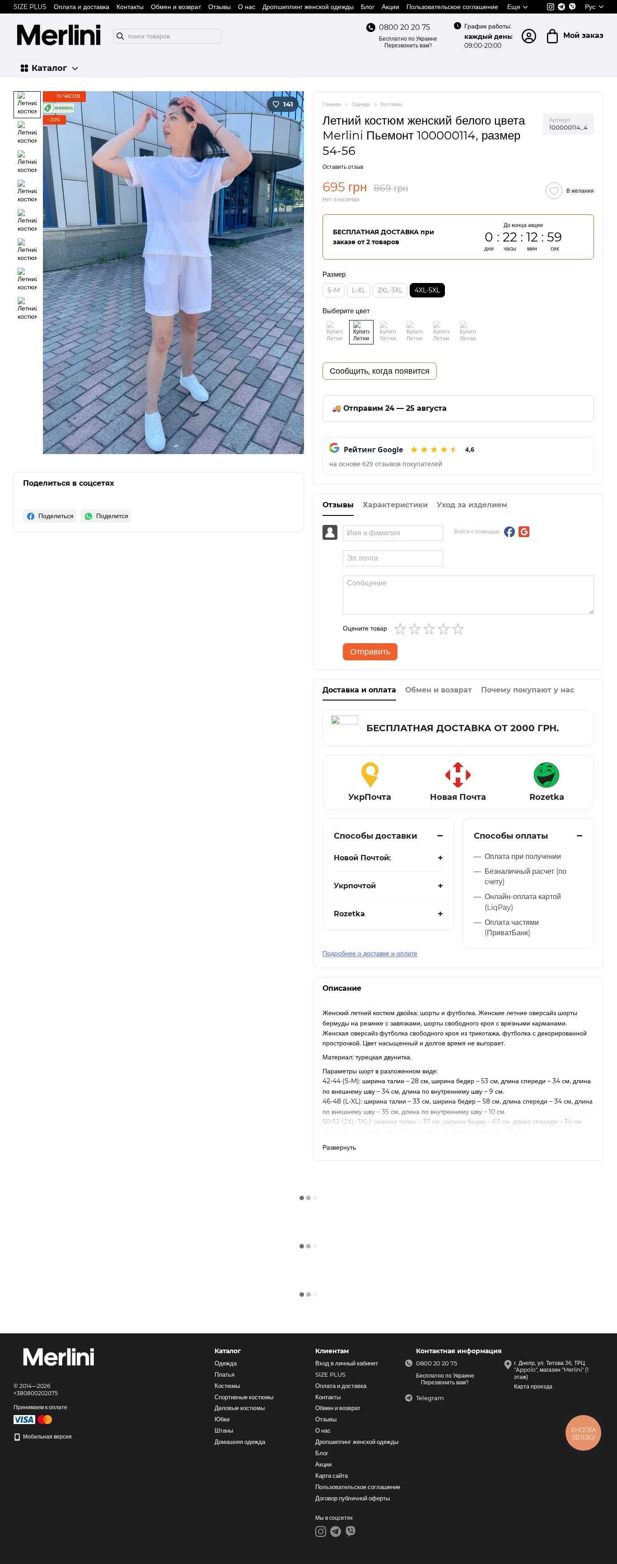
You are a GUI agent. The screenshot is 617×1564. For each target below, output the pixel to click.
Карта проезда (533, 1386)
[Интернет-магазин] (59, 1358)
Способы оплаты (511, 836)
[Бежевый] (388, 332)
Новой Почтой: (362, 858)
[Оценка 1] (402, 628)
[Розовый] (441, 332)
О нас (246, 7)
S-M (333, 290)
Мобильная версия (47, 1436)
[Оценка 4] (445, 628)
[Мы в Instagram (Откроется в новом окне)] (550, 6)
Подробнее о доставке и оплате (370, 953)
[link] (49, 516)
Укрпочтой (355, 886)
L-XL (358, 290)
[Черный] (335, 332)
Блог (367, 7)
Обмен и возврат (176, 7)
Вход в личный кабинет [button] (346, 1363)
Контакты (130, 7)
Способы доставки (375, 836)
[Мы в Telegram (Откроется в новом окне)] (561, 6)
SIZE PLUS (30, 7)
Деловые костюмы (240, 1407)
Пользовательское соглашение (452, 7)
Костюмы (227, 1385)
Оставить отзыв (343, 166)
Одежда (226, 1363)
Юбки (222, 1419)
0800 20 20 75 (404, 27)
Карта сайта (331, 1475)
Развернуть (339, 1147)
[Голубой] (414, 332)
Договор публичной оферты (352, 1498)
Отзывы (219, 7)
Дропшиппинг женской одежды (308, 7)
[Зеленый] (468, 332)
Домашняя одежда (240, 1441)
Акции (390, 7)
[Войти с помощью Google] (524, 531)
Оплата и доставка (81, 7)
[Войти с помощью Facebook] (509, 531)
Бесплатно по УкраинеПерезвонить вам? (408, 42)
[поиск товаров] (120, 36)
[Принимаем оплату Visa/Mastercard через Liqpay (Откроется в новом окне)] (33, 1418)
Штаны (224, 1430)
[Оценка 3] (431, 628)
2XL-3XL (390, 290)
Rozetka (349, 914)
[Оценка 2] (416, 628)
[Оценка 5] (460, 628)
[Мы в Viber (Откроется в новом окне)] (572, 6)
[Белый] (361, 332)
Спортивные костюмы (244, 1397)
